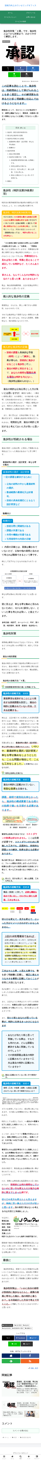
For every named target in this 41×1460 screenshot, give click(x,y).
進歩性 (27, 1325)
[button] (27, 74)
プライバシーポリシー (20, 1453)
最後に (9, 181)
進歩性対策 (11, 151)
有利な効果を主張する (18, 166)
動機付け (12, 148)
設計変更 (19, 1325)
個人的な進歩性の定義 (15, 135)
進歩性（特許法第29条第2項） (17, 132)
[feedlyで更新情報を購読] (11, 1361)
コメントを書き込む (20, 1430)
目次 (17, 128)
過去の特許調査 (14, 154)
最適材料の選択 (18, 1328)
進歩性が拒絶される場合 (15, 138)
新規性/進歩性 (8, 1325)
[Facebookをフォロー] (30, 1355)
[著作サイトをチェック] (11, 1355)
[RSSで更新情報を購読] (30, 1361)
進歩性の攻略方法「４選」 (18, 157)
